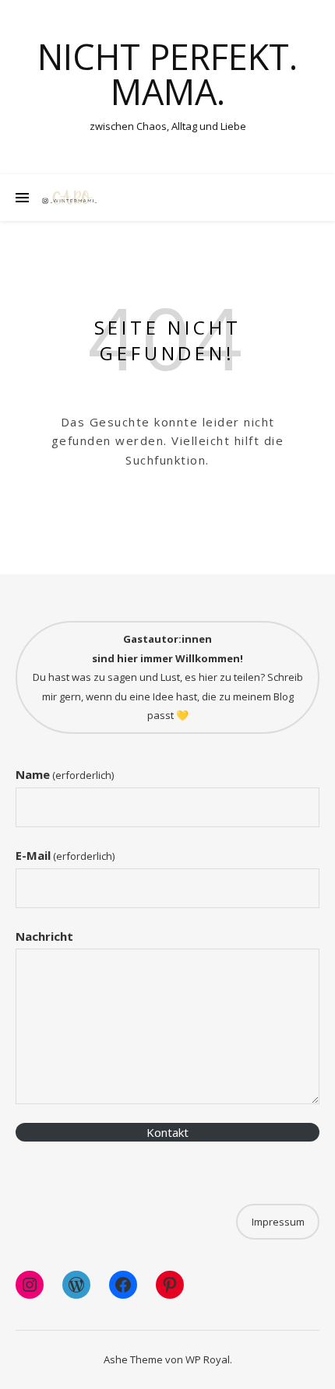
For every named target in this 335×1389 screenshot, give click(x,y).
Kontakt (167, 1132)
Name (65, 774)
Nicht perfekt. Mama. (167, 74)
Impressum (278, 1222)
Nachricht (44, 936)
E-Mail (65, 855)
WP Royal (207, 1359)
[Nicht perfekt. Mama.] (70, 197)
